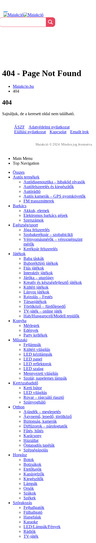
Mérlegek (31, 325)
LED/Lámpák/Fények (42, 526)
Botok (28, 459)
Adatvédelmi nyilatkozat (49, 127)
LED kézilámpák (37, 354)
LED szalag (33, 368)
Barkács (19, 206)
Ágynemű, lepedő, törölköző (47, 416)
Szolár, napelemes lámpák (45, 378)
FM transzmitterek (38, 201)
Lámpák (30, 483)
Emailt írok (79, 132)
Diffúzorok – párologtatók (45, 426)
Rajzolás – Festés (38, 297)
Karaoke (30, 522)
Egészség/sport (25, 225)
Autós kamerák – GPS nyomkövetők (54, 196)
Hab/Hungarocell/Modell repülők (51, 316)
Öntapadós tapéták (39, 445)
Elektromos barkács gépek (45, 215)
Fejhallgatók (33, 507)
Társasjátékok (35, 301)
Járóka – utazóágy (38, 277)
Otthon (19, 407)
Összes (19, 172)
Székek (29, 498)
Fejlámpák (32, 344)
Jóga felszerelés (36, 229)
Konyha (19, 320)
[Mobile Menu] (5, 9)
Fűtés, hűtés (33, 431)
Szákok (29, 493)
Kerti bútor (32, 388)
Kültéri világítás (36, 349)
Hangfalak (32, 517)
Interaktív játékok (38, 273)
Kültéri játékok (36, 287)
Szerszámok (33, 220)
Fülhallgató (32, 512)
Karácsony (32, 435)
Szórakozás (22, 502)
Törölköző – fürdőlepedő (44, 306)
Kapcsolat (58, 132)
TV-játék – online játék (42, 311)
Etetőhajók (32, 469)
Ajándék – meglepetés (42, 411)
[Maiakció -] (23, 15)
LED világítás (35, 392)
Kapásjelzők (33, 474)
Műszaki (20, 340)
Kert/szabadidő (25, 383)
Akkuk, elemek (36, 210)
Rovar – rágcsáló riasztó (43, 397)
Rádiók (29, 531)
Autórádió (32, 191)
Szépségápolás (35, 450)
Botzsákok (32, 464)
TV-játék (30, 536)
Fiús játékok (33, 268)
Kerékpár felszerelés (40, 249)
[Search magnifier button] (50, 22)
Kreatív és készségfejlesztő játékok (52, 282)
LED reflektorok (37, 364)
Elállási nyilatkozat (30, 132)
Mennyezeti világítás (40, 373)
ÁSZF (19, 127)
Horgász (20, 455)
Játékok (19, 253)
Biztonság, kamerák (40, 421)
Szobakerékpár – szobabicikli (48, 234)
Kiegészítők (33, 478)
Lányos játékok (36, 292)
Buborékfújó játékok (40, 263)
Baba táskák (33, 258)
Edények (30, 330)
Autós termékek (26, 177)
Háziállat (30, 440)
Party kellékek (35, 335)
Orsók (28, 488)
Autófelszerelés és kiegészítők (48, 186)
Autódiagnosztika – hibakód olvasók (54, 182)
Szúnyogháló (34, 402)
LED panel (32, 359)
